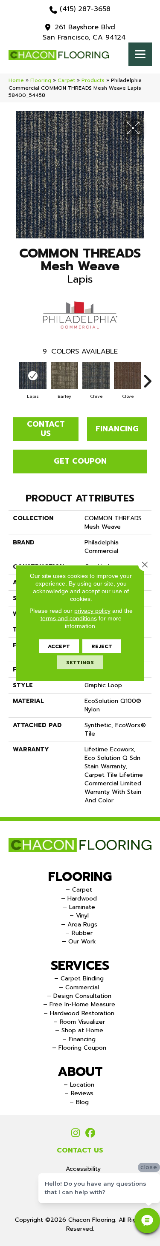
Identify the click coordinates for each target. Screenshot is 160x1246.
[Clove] (127, 375)
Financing (117, 429)
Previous (12, 377)
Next (147, 377)
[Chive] (96, 375)
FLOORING (80, 876)
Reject (101, 646)
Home (16, 80)
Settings (80, 662)
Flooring (40, 80)
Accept (59, 646)
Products (93, 80)
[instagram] (76, 1133)
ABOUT (80, 1072)
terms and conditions (69, 618)
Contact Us (46, 428)
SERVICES (80, 965)
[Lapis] (33, 375)
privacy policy (92, 610)
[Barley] (64, 375)
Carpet (66, 80)
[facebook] (90, 1133)
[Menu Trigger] (140, 54)
